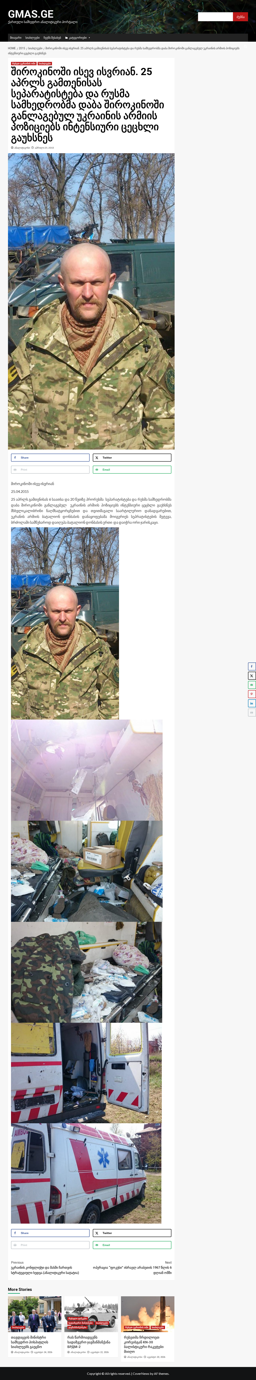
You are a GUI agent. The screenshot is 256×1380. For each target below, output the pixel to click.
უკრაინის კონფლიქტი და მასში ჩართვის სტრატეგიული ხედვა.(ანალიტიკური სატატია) (45, 1268)
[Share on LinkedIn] (252, 703)
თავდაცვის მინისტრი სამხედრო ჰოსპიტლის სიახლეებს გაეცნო (29, 1342)
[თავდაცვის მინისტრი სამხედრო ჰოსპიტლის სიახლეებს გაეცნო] (34, 1314)
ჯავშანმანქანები (77, 1327)
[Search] (245, 46)
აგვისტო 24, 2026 (43, 1352)
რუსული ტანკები (78, 1318)
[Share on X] (252, 676)
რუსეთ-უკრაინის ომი (23, 63)
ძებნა (241, 17)
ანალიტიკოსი (22, 147)
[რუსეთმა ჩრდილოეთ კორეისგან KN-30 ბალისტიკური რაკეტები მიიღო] (147, 1314)
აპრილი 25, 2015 (44, 147)
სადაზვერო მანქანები (81, 1323)
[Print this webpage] (252, 713)
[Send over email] (252, 685)
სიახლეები (32, 37)
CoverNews (141, 1373)
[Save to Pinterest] (252, 694)
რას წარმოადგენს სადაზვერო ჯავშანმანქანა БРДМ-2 (88, 1342)
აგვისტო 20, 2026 (156, 1357)
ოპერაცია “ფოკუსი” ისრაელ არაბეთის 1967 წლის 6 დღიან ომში (132, 1268)
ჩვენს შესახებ (52, 37)
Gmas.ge (30, 14)
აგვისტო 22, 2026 (99, 1352)
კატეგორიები (78, 37)
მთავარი (15, 37)
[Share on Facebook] (252, 666)
